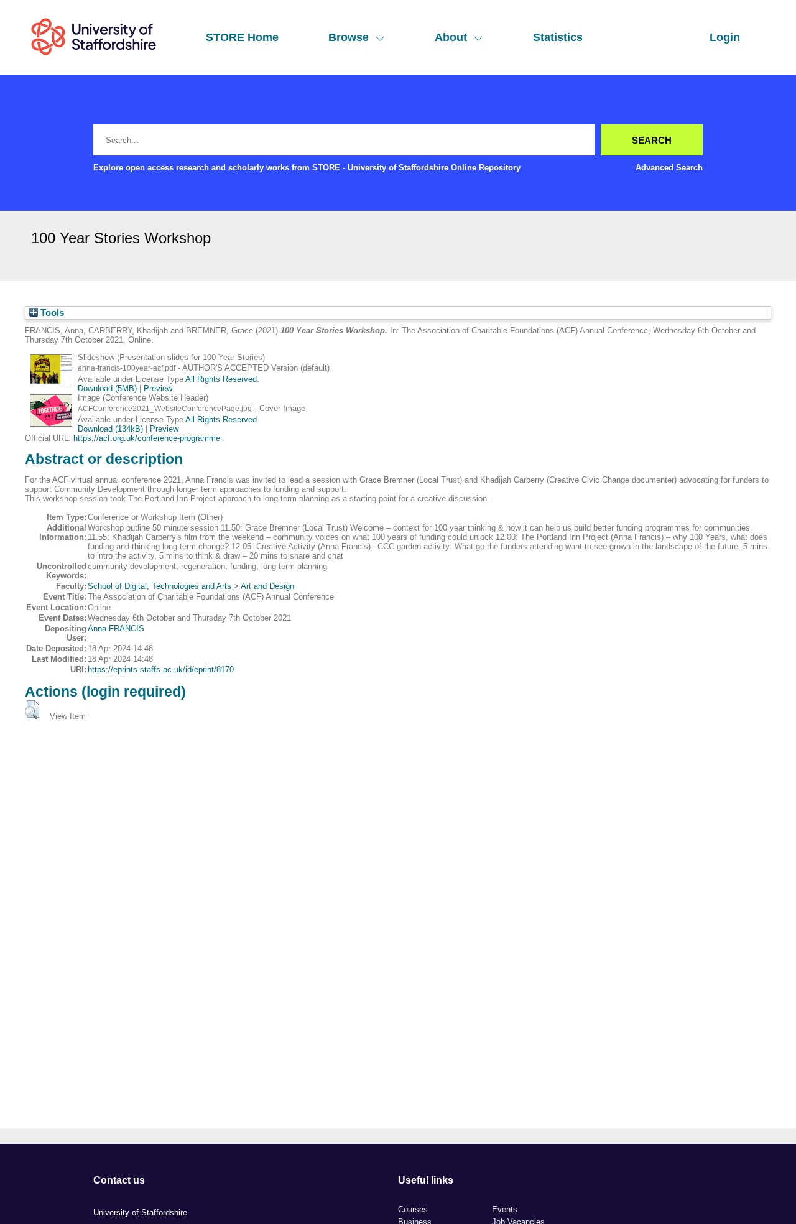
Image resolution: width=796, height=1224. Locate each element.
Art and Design (267, 586)
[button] (32, 709)
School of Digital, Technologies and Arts (159, 586)
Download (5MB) (107, 388)
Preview (158, 388)
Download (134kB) (110, 429)
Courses (413, 1209)
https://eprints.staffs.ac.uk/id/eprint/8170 (161, 669)
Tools (51, 313)
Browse (348, 37)
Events (504, 1209)
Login (725, 37)
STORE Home (242, 37)
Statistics (558, 37)
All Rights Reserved (221, 379)
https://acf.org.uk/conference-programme (146, 438)
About (451, 37)
